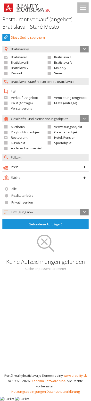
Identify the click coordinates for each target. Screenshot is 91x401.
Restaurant (19, 137)
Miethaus (18, 127)
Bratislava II (62, 57)
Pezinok (17, 73)
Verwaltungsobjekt (68, 127)
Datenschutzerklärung (63, 391)
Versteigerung (21, 108)
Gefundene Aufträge (45, 224)
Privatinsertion (22, 202)
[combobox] (45, 212)
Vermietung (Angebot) (70, 97)
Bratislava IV (63, 62)
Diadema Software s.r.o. (48, 381)
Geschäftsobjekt (66, 132)
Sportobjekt (62, 143)
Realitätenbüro (22, 195)
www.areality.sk (75, 375)
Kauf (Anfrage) (22, 103)
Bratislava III (20, 62)
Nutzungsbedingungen (28, 391)
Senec (58, 73)
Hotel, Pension (64, 137)
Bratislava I (19, 57)
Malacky (60, 68)
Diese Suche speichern (28, 37)
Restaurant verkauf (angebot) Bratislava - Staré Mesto (37, 23)
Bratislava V (19, 68)
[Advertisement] (45, 324)
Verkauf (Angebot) (24, 97)
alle (14, 189)
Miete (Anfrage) (65, 103)
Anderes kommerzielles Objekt (34, 148)
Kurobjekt (18, 143)
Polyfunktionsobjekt (26, 132)
